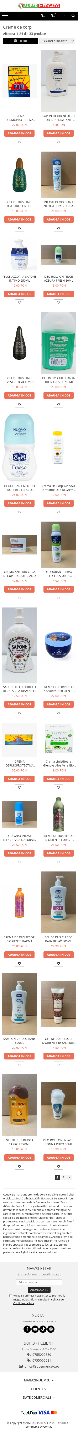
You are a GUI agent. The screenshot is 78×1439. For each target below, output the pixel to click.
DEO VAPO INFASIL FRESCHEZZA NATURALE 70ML (19, 838)
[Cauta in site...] (73, 16)
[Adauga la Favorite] (19, 142)
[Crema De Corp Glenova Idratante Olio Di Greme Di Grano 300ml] (58, 447)
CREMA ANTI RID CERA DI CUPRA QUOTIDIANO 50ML (19, 574)
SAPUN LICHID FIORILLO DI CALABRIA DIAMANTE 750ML (19, 689)
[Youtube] (35, 1329)
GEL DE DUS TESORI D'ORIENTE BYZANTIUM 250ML (58, 1041)
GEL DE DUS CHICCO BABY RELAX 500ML (59, 939)
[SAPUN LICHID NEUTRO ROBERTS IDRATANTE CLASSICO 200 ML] (58, 81)
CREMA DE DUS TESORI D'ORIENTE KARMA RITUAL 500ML (20, 939)
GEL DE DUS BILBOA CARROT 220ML (19, 1142)
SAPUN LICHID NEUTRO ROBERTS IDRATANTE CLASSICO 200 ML (58, 118)
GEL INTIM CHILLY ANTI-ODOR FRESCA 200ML (58, 380)
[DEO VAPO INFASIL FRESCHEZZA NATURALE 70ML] (19, 814)
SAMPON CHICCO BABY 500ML (19, 1041)
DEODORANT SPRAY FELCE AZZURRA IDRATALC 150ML (58, 574)
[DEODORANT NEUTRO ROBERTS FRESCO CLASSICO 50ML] (19, 448)
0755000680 (41, 1354)
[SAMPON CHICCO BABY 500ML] (19, 1004)
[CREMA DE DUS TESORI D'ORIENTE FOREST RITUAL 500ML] (58, 814)
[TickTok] (43, 1329)
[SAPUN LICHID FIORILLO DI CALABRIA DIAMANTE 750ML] (19, 645)
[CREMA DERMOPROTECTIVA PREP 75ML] (19, 81)
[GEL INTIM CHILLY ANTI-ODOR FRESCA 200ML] (58, 343)
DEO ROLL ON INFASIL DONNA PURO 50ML (58, 1142)
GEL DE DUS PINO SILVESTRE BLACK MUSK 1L (19, 380)
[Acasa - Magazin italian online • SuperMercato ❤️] (39, 5)
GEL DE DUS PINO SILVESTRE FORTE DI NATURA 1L (19, 204)
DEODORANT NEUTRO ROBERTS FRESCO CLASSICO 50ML (19, 488)
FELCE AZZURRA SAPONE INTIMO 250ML (19, 278)
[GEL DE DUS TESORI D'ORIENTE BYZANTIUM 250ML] (58, 1004)
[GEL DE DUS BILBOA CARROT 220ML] (19, 1105)
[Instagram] (50, 1329)
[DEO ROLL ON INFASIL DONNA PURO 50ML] (58, 1105)
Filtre (22, 41)
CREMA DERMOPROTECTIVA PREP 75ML (19, 118)
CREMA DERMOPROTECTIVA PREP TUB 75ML (19, 763)
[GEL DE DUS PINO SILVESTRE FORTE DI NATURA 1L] (19, 175)
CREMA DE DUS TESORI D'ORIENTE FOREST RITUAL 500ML (58, 838)
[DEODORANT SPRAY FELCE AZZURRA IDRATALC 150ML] (58, 545)
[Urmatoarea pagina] (69, 1177)
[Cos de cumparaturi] (63, 16)
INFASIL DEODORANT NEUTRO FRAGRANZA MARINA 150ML (58, 204)
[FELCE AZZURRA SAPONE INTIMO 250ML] (19, 255)
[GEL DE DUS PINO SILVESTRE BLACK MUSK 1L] (19, 343)
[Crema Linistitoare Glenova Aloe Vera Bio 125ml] (58, 740)
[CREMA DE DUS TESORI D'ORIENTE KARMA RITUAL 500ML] (19, 902)
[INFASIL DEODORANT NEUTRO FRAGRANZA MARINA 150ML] (58, 175)
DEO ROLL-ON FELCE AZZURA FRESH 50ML (58, 278)
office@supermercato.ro (41, 1366)
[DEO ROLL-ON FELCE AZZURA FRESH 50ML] (58, 255)
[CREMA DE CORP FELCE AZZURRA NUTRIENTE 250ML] (58, 645)
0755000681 (41, 1360)
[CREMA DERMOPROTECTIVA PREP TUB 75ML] (19, 740)
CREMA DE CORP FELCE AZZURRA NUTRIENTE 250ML (58, 689)
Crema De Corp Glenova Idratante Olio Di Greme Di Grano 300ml (58, 488)
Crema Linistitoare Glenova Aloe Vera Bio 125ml (58, 763)
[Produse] (5, 17)
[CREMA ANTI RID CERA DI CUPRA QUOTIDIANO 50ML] (19, 544)
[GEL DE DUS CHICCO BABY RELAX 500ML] (58, 902)
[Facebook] (27, 1329)
